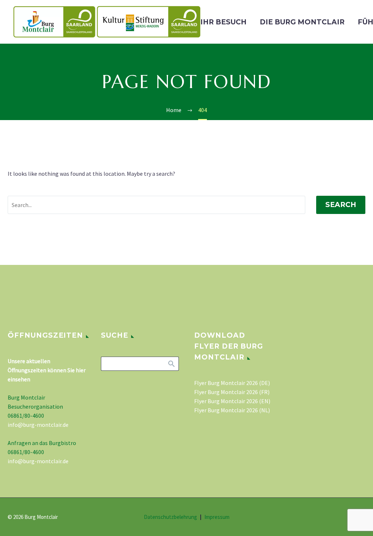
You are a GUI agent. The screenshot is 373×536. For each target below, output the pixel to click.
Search (340, 204)
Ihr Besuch (223, 22)
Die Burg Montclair (302, 22)
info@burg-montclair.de (38, 424)
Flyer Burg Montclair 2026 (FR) (232, 392)
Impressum (216, 517)
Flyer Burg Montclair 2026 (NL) (232, 410)
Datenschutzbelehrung (170, 517)
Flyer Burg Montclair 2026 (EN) (232, 401)
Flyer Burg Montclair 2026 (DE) (232, 382)
